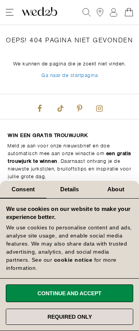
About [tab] (115, 189)
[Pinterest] (79, 106)
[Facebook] (39, 106)
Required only (69, 317)
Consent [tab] (23, 189)
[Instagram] (99, 106)
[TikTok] (59, 106)
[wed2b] (39, 12)
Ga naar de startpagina (69, 74)
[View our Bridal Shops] (100, 12)
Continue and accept (69, 293)
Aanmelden (113, 12)
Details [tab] (69, 189)
